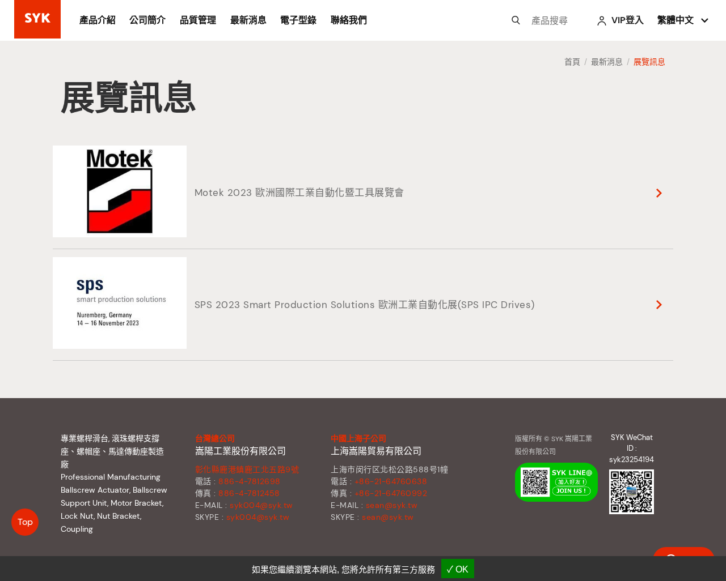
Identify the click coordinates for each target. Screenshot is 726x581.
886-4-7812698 (249, 481)
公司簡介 (147, 20)
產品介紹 (97, 20)
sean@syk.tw (392, 505)
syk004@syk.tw (261, 505)
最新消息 (248, 20)
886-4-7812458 (249, 493)
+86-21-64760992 (391, 493)
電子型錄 (298, 20)
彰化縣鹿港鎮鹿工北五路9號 (247, 469)
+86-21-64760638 (391, 481)
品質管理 (198, 20)
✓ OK (457, 569)
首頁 (572, 62)
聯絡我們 (349, 20)
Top (25, 522)
